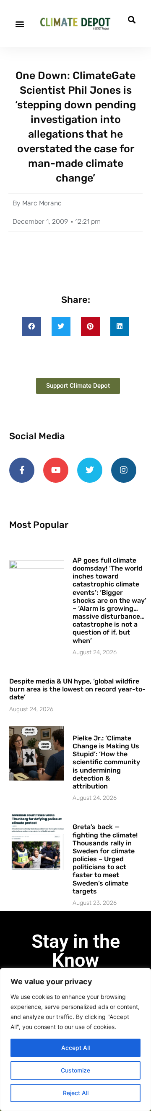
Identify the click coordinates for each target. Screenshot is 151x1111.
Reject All (76, 1092)
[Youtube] (55, 470)
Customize (75, 1070)
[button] (19, 24)
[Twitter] (89, 470)
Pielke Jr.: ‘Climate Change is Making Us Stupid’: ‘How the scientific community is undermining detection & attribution (106, 762)
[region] (75, 1039)
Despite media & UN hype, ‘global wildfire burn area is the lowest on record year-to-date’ (77, 689)
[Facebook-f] (21, 470)
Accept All (75, 1047)
